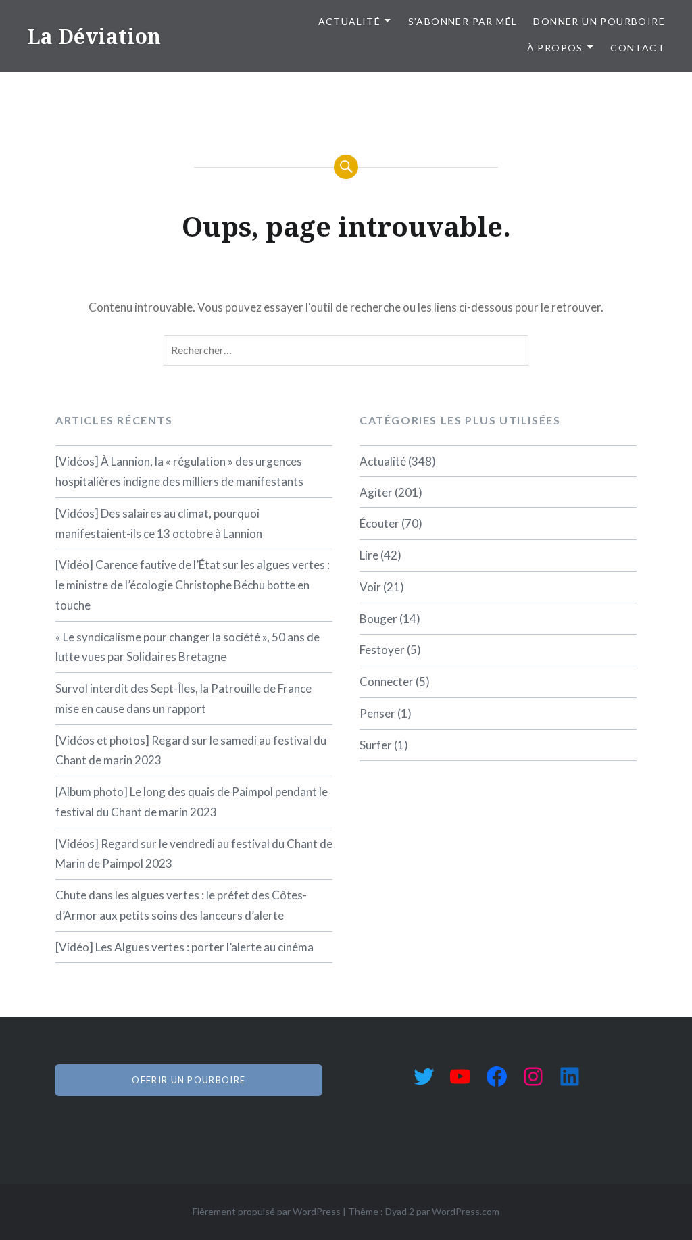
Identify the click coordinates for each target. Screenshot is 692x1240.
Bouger (378, 619)
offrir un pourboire (188, 1079)
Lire (369, 555)
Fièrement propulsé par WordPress (267, 1211)
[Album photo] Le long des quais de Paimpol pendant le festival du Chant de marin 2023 (191, 802)
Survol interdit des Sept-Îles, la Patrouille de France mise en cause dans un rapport (183, 698)
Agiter (376, 492)
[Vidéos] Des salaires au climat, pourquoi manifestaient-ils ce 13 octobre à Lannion (158, 523)
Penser (377, 713)
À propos (555, 47)
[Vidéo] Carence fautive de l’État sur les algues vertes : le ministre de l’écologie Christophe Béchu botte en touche (192, 584)
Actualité (349, 21)
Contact (637, 47)
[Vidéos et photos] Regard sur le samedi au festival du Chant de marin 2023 (190, 750)
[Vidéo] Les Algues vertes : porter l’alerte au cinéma (184, 947)
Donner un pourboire (599, 21)
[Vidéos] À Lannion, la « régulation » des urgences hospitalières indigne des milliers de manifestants (179, 471)
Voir (370, 587)
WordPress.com (465, 1211)
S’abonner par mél (463, 21)
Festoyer (382, 650)
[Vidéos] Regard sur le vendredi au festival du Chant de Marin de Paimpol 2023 (193, 854)
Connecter (387, 681)
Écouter (379, 523)
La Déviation (94, 36)
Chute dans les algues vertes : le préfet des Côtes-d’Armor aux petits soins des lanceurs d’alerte (181, 905)
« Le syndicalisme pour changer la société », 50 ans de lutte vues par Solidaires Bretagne (187, 647)
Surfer (376, 745)
